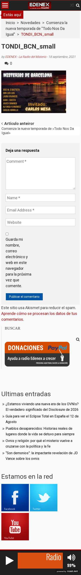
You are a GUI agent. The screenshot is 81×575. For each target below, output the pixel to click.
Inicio (10, 22)
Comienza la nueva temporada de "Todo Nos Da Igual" (36, 28)
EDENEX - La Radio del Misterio (25, 56)
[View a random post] (72, 5)
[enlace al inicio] (40, 5)
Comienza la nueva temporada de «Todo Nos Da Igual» (38, 131)
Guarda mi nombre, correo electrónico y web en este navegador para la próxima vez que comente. (18, 262)
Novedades (30, 22)
